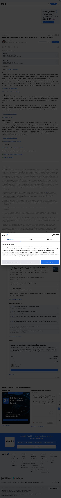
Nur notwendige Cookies (11, 262)
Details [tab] (30, 239)
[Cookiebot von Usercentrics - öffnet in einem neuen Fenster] (52, 235)
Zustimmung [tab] (10, 239)
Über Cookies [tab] (50, 239)
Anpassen (29, 262)
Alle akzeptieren (50, 262)
